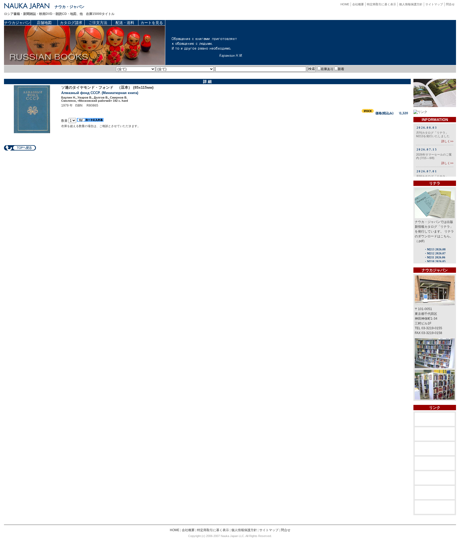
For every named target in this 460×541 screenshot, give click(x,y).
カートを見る (152, 23)
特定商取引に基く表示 (381, 4)
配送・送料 (125, 23)
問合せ (450, 4)
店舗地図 (44, 23)
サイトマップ (434, 4)
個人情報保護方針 (410, 4)
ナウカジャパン (17, 23)
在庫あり (327, 69)
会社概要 (358, 4)
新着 (341, 69)
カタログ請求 (71, 23)
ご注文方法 (98, 23)
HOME (344, 4)
